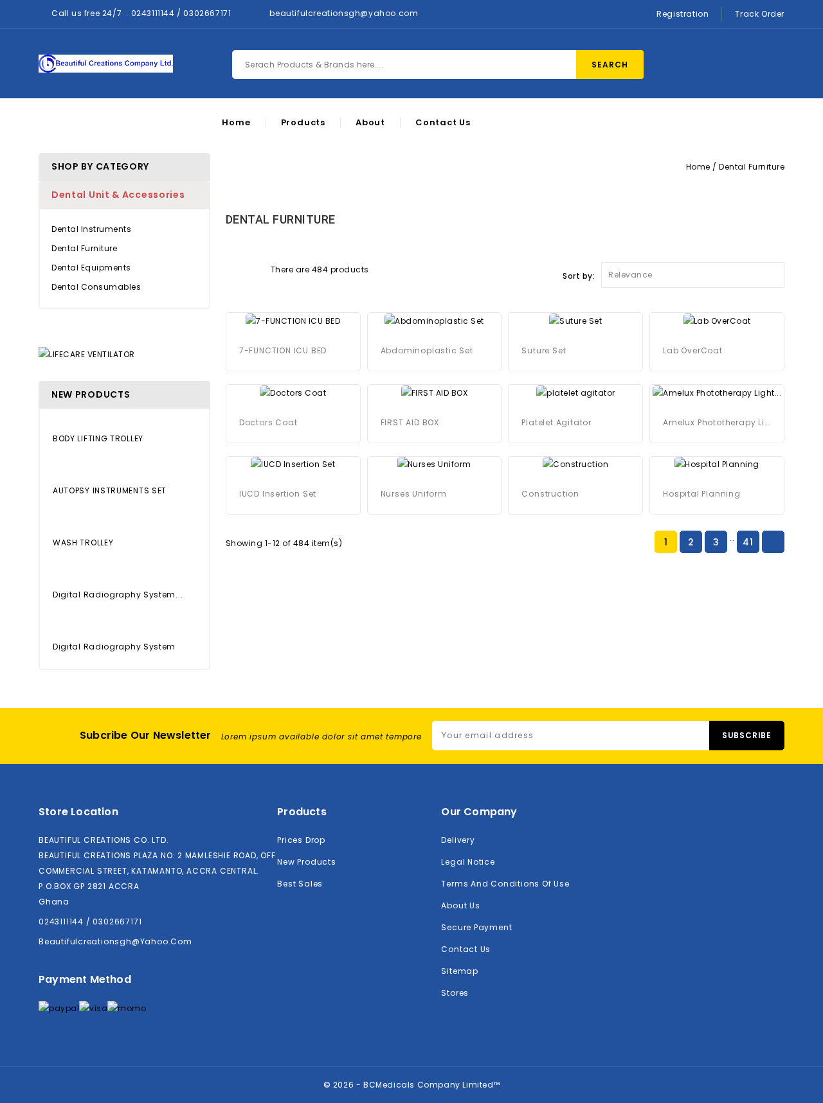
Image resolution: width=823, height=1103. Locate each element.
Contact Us (443, 123)
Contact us (466, 949)
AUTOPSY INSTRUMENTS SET (110, 490)
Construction (550, 493)
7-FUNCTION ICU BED (283, 350)
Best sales (300, 883)
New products (306, 861)
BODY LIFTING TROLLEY (98, 438)
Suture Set (543, 350)
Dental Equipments (91, 267)
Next (773, 542)
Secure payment (476, 927)
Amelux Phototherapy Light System (717, 422)
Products (303, 123)
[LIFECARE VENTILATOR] (87, 353)
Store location (78, 811)
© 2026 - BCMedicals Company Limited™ (411, 1084)
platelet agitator (556, 422)
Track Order (759, 13)
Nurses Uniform (414, 493)
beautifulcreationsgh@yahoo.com (343, 13)
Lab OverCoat (693, 350)
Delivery (458, 839)
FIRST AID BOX (410, 422)
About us (460, 905)
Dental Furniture (84, 248)
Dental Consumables (96, 286)
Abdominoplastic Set (427, 350)
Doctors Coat (268, 422)
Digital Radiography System (114, 646)
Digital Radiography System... (118, 594)
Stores (455, 992)
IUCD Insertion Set (277, 493)
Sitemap (459, 971)
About (370, 123)
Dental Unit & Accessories (118, 194)
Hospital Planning (702, 493)
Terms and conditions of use (505, 883)
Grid (232, 268)
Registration (682, 13)
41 (748, 542)
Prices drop (301, 839)
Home (236, 123)
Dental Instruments (91, 229)
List (254, 268)
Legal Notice (467, 861)
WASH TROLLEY (83, 542)
